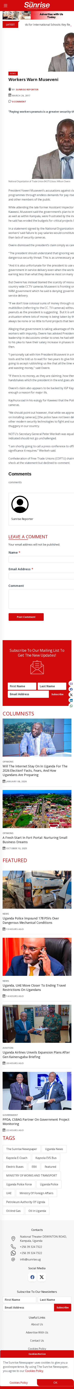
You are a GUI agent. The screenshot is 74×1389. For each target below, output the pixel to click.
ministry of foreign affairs (36, 1193)
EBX (34, 1167)
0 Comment (19, 101)
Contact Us (37, 1340)
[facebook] (71, 689)
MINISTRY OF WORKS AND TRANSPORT (31, 1175)
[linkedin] (71, 700)
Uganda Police (49, 1184)
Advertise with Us (37, 1332)
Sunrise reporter (27, 89)
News (6, 913)
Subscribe (57, 694)
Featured (50, 1167)
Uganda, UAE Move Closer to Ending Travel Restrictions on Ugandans (34, 987)
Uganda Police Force (19, 1184)
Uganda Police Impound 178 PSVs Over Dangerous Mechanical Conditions (31, 920)
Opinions (8, 761)
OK (55, 1383)
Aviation (8, 1047)
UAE (9, 1193)
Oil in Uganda (37, 1211)
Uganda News (54, 1149)
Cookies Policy (37, 1349)
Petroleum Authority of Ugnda (25, 1202)
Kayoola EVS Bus (46, 1158)
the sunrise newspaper (21, 1149)
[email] (71, 683)
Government (10, 1114)
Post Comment (26, 617)
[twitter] (71, 694)
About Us (37, 1324)
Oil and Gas (13, 1211)
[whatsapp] (71, 705)
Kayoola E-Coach (16, 1158)
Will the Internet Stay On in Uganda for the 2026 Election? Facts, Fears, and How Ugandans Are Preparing (35, 770)
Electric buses (15, 1167)
